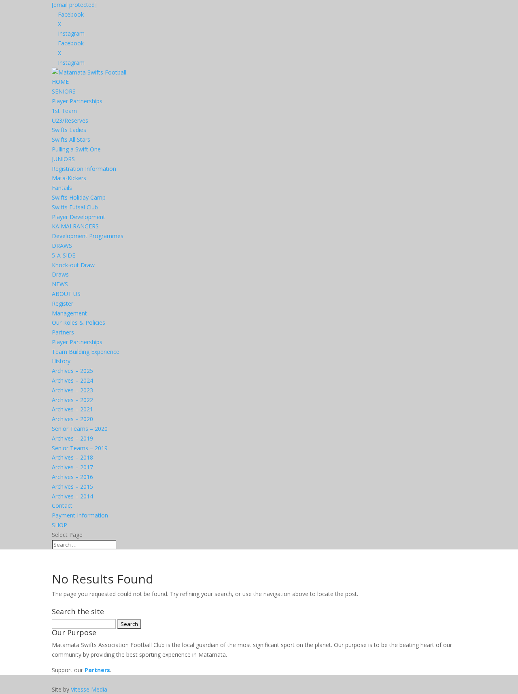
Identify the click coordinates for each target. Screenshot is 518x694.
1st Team (64, 111)
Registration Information (84, 168)
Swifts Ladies (69, 130)
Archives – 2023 (72, 390)
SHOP (59, 525)
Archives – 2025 (72, 371)
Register (62, 303)
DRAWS (62, 245)
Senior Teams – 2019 (80, 448)
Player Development (78, 217)
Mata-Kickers (69, 178)
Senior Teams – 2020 (80, 428)
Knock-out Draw (73, 265)
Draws (60, 274)
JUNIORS (63, 159)
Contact (62, 505)
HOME (60, 81)
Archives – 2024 (72, 380)
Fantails (62, 188)
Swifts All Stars (71, 139)
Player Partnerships (77, 101)
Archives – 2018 (72, 457)
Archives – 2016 (72, 477)
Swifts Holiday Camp (79, 197)
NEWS (60, 284)
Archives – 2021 (72, 409)
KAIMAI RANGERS (75, 226)
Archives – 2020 (72, 419)
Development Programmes (87, 236)
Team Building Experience (85, 352)
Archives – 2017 (72, 467)
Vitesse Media (89, 689)
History (61, 361)
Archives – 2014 (72, 496)
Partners (63, 332)
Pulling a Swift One (76, 149)
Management (69, 313)
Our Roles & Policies (78, 322)
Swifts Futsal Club (75, 207)
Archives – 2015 (72, 486)
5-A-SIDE (63, 255)
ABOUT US (66, 294)
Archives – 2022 (72, 400)
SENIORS (64, 91)
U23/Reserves (70, 120)
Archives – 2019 (72, 438)
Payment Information (80, 515)
